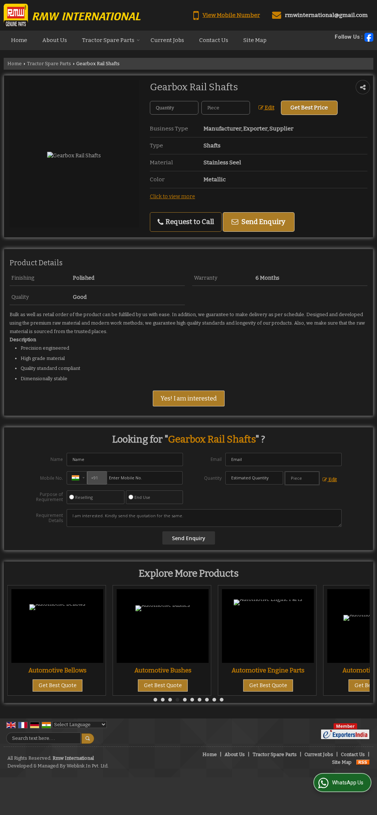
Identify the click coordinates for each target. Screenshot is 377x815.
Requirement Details (49, 518)
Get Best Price (309, 107)
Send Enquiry (262, 222)
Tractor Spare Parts (108, 40)
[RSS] (363, 762)
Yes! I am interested (189, 398)
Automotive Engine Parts (193, 670)
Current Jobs (167, 40)
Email (216, 459)
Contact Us (213, 40)
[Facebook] (368, 37)
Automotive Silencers (299, 670)
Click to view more (172, 196)
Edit (269, 108)
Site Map (255, 40)
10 (221, 700)
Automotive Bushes (88, 670)
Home (19, 40)
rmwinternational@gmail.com (326, 15)
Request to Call (189, 222)
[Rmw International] (72, 15)
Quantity (213, 478)
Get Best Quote (89, 685)
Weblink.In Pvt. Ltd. (88, 766)
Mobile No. (51, 478)
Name (56, 459)
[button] (231, 15)
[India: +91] (77, 478)
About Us (54, 40)
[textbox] (225, 108)
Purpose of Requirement (49, 497)
